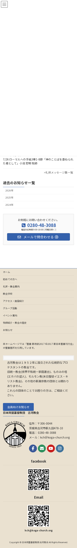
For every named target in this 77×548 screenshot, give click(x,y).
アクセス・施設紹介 (13, 301)
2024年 (9, 205)
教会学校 (7, 293)
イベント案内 (10, 315)
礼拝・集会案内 (11, 286)
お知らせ (7, 330)
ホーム (6, 272)
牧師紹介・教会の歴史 (15, 322)
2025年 (9, 197)
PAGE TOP (71, 528)
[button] (18, 407)
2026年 (9, 190)
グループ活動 (10, 308)
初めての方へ (10, 279)
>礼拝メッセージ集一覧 (58, 172)
